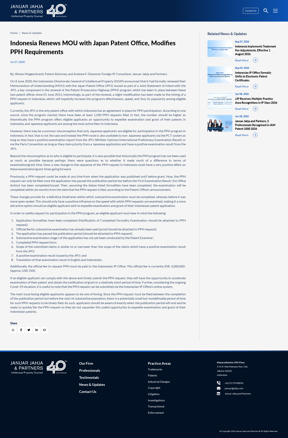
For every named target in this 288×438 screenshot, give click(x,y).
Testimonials (89, 377)
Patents (152, 375)
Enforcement (156, 412)
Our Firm (86, 363)
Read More (241, 60)
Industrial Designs (159, 381)
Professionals (89, 370)
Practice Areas (159, 363)
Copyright (154, 387)
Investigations (156, 400)
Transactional (156, 406)
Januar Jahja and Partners (238, 393)
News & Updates (32, 33)
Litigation (153, 394)
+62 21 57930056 (234, 383)
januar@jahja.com (234, 388)
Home (14, 33)
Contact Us (250, 10)
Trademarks (155, 369)
